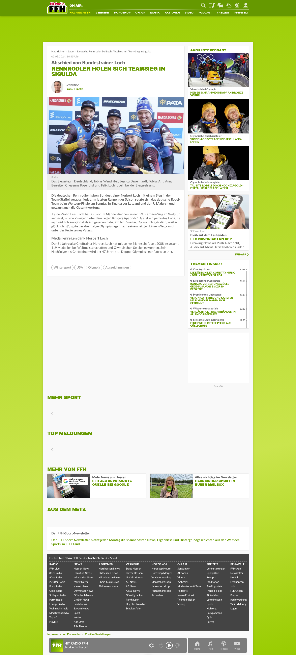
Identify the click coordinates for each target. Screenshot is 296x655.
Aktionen (172, 12)
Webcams (182, 582)
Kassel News (81, 586)
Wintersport (62, 267)
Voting (181, 604)
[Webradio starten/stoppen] (169, 645)
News (78, 564)
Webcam (237, 3)
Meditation (213, 582)
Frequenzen (237, 582)
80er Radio (55, 573)
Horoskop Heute (161, 569)
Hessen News (82, 569)
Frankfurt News (83, 573)
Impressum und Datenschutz (65, 634)
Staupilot (220, 3)
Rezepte (211, 577)
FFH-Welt (241, 12)
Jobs (233, 586)
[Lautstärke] (151, 645)
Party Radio (55, 600)
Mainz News (81, 582)
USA (80, 267)
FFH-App (240, 254)
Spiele (210, 604)
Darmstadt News (83, 591)
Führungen (236, 591)
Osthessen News (108, 573)
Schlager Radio (57, 595)
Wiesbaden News (84, 577)
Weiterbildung (238, 604)
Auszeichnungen (117, 267)
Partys (210, 622)
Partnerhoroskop (161, 591)
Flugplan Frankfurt (136, 604)
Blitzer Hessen (134, 573)
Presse (234, 595)
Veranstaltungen (216, 569)
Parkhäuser (132, 600)
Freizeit (223, 12)
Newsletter (236, 573)
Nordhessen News (109, 569)
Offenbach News (83, 595)
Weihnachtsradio (58, 608)
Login (233, 608)
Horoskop (122, 12)
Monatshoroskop (161, 582)
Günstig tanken (134, 595)
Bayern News (81, 608)
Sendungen (183, 569)
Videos (181, 577)
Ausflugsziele (214, 586)
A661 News (133, 591)
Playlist (212, 3)
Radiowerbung (238, 600)
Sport (71, 51)
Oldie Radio (55, 591)
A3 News (131, 582)
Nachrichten (79, 12)
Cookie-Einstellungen (98, 634)
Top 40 (53, 617)
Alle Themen (81, 626)
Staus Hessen (133, 569)
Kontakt (235, 577)
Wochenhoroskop (161, 577)
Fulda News (80, 604)
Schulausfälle (133, 608)
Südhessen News (108, 586)
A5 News (131, 586)
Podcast (205, 12)
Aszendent (157, 595)
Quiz (209, 617)
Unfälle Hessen (134, 577)
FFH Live (54, 569)
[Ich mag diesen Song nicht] (177, 645)
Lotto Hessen (214, 600)
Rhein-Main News (109, 582)
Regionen (106, 564)
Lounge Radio (57, 604)
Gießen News (81, 600)
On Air (140, 12)
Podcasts (182, 591)
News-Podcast (185, 595)
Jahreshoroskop (160, 586)
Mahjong (211, 608)
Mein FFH (246, 3)
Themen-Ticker (205, 264)
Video (189, 12)
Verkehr (102, 12)
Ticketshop (213, 595)
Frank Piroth (74, 89)
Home (197, 649)
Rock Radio (55, 586)
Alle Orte (79, 622)
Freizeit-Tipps (214, 591)
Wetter (229, 3)
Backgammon (214, 613)
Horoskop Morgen (161, 573)
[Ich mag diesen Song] (161, 645)
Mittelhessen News (110, 577)
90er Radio (55, 577)
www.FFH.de (73, 558)
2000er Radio (57, 582)
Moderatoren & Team (189, 586)
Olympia (94, 267)
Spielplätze (213, 573)
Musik (155, 12)
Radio (53, 564)
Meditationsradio (59, 613)
